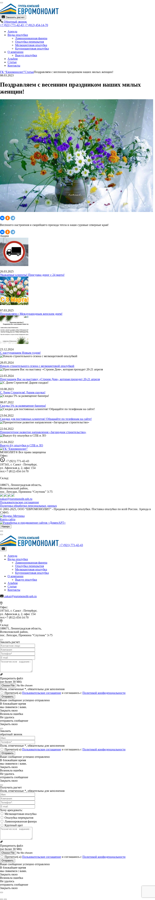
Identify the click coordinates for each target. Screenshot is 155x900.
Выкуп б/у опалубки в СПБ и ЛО (21, 445)
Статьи (12, 62)
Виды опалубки (18, 34)
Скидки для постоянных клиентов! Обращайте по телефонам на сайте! (46, 419)
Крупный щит (14, 825)
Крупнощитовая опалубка (32, 48)
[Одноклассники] (7, 218)
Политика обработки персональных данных (28, 505)
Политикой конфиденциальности (104, 692)
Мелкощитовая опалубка (31, 45)
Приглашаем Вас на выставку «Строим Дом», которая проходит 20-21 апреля (50, 379)
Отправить (8, 696)
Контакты (14, 65)
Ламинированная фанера (31, 38)
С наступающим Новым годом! (20, 352)
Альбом (13, 58)
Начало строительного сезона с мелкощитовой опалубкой (37, 366)
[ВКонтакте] (2, 218)
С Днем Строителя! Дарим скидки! (22, 392)
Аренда (12, 31)
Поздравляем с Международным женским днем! (31, 313)
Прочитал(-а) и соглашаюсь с (65, 692)
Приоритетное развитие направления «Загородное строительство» (43, 432)
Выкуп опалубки (26, 55)
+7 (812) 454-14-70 (36, 25)
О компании (15, 52)
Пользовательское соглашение (19, 502)
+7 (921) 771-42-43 (12, 25)
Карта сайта (7, 519)
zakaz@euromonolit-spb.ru (16, 498)
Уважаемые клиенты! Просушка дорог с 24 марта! (32, 274)
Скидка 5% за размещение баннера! (23, 405)
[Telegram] (13, 218)
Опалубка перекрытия (29, 41)
